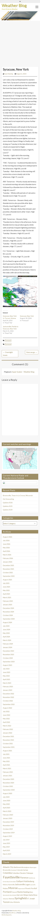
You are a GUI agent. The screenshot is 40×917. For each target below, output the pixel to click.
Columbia (7, 873)
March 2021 (7, 768)
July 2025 (6, 583)
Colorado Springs (22, 870)
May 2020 (6, 804)
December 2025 (8, 565)
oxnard (23, 888)
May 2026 (6, 548)
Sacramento (6, 895)
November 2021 (8, 740)
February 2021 (8, 772)
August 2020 (7, 793)
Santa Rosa (33, 895)
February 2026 (8, 558)
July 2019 (6, 840)
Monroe (13, 888)
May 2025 (6, 590)
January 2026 (7, 562)
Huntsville (11, 884)
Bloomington (33, 867)
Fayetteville (11, 877)
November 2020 (8, 783)
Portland (7, 892)
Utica (11, 902)
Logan (27, 884)
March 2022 (7, 726)
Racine (20, 892)
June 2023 (6, 672)
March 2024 (7, 640)
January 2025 (7, 605)
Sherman (11, 899)
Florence (24, 877)
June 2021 (6, 758)
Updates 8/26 (7, 503)
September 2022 (9, 704)
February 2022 (8, 729)
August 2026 (7, 537)
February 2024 (8, 644)
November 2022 (8, 697)
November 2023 (8, 654)
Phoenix (28, 888)
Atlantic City (8, 867)
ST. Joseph (31, 899)
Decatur (23, 873)
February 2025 (8, 601)
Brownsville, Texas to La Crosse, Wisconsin (18, 495)
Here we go (31, 352)
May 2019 (6, 847)
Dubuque (29, 873)
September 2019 (9, 833)
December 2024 (8, 608)
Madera (5, 888)
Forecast (8, 340)
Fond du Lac (32, 878)
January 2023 (7, 690)
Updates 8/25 (7, 506)
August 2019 (7, 836)
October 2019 (8, 829)
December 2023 (8, 651)
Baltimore (17, 867)
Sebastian (5, 898)
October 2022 (8, 701)
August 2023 (7, 665)
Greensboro (12, 881)
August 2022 (7, 708)
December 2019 (8, 822)
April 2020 (6, 808)
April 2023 (6, 679)
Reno (31, 892)
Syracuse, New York (27, 316)
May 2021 (6, 761)
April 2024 (6, 637)
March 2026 (7, 555)
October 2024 (8, 615)
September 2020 (9, 790)
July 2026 (6, 540)
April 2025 (6, 594)
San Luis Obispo (22, 895)
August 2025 (7, 580)
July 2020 (6, 797)
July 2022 (6, 711)
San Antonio (13, 895)
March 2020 (7, 811)
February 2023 (8, 686)
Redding (26, 892)
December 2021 (8, 736)
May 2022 (6, 719)
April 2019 (6, 850)
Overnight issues (8, 353)
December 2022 (8, 694)
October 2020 (8, 786)
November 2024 (8, 612)
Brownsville (6, 870)
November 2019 (8, 825)
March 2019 (7, 854)
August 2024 (7, 622)
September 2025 (9, 576)
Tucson (6, 902)
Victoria (17, 902)
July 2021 (6, 754)
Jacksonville (20, 884)
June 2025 (6, 587)
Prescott (14, 892)
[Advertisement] (20, 42)
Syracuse (8, 344)
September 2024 (9, 619)
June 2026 (6, 544)
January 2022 (7, 733)
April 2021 (6, 765)
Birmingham (25, 867)
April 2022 (6, 722)
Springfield (21, 898)
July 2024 (6, 626)
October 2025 (8, 572)
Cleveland (13, 870)
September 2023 (9, 662)
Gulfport (20, 881)
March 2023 (7, 683)
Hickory (5, 884)
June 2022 (6, 715)
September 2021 (9, 747)
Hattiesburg (29, 881)
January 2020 (7, 818)
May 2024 (6, 633)
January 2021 (7, 776)
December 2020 (8, 779)
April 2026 (6, 551)
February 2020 (8, 815)
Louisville (32, 884)
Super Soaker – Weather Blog (23, 372)
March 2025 (7, 597)
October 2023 (8, 658)
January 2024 (7, 647)
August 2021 (7, 751)
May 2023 (6, 676)
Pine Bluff (34, 888)
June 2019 (6, 843)
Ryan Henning (8, 74)
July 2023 (6, 669)
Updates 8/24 (7, 510)
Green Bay (6, 881)
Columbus (16, 873)
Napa (19, 888)
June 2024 (6, 629)
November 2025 (8, 569)
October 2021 (8, 743)
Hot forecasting (8, 499)
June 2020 (6, 800)
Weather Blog (14, 5)
